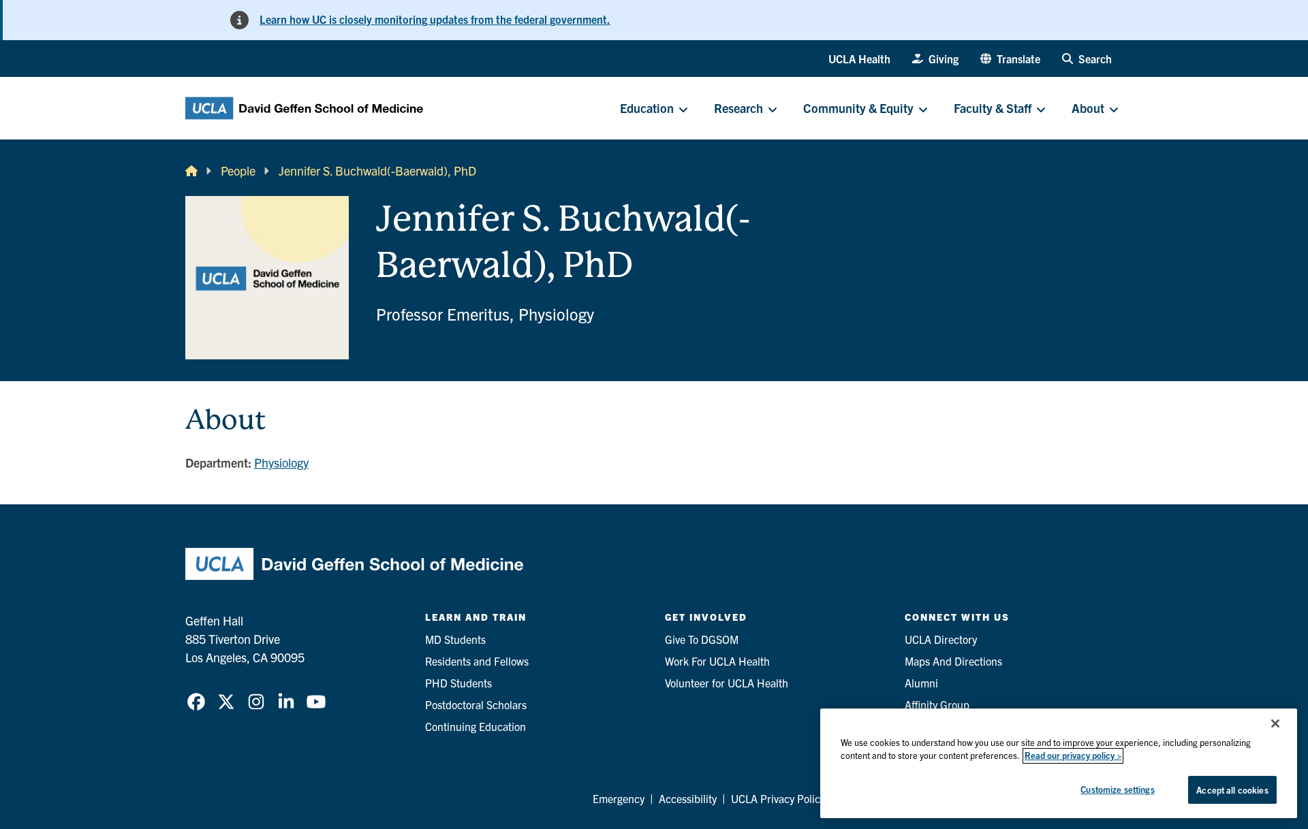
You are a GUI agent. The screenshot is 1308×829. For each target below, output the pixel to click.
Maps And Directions (953, 661)
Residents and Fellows (477, 661)
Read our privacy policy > (1073, 756)
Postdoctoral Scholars (476, 704)
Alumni (921, 682)
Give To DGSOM (701, 639)
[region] (1058, 763)
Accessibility (688, 798)
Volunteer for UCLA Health (726, 682)
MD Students (455, 639)
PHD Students (458, 682)
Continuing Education (475, 726)
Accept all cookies (1232, 790)
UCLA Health (859, 58)
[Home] (191, 170)
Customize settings (1117, 789)
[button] (1010, 59)
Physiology (281, 462)
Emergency (618, 798)
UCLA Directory (941, 639)
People (238, 170)
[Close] (1275, 723)
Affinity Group (937, 704)
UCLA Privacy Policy (778, 798)
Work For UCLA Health (717, 661)
